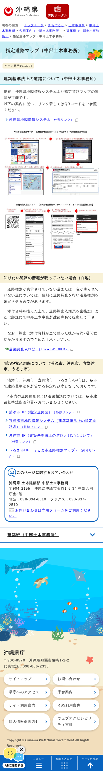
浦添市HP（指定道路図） (42, 412)
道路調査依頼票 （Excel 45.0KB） (39, 349)
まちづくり (56, 25)
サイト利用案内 (22, 705)
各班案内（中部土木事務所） (40, 31)
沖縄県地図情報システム (41, 120)
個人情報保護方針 (24, 721)
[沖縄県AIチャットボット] (13, 757)
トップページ (34, 25)
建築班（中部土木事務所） (33, 534)
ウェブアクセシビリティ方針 (75, 721)
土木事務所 (76, 25)
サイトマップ (20, 679)
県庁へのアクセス (24, 692)
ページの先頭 (90, 758)
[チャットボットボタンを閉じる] (21, 750)
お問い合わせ (69, 679)
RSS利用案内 (69, 705)
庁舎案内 (65, 692)
